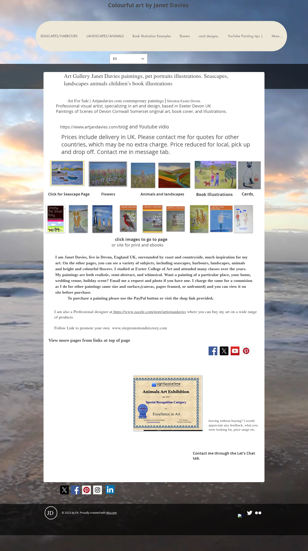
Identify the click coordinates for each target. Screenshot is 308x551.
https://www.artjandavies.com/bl (91, 127)
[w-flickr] (258, 513)
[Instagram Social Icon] (97, 490)
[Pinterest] (246, 350)
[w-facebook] (241, 517)
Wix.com (111, 512)
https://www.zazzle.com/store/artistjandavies (149, 311)
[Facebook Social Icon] (75, 490)
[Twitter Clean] (249, 513)
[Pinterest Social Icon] (86, 490)
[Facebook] (213, 350)
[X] (224, 350)
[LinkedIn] (110, 489)
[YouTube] (235, 350)
